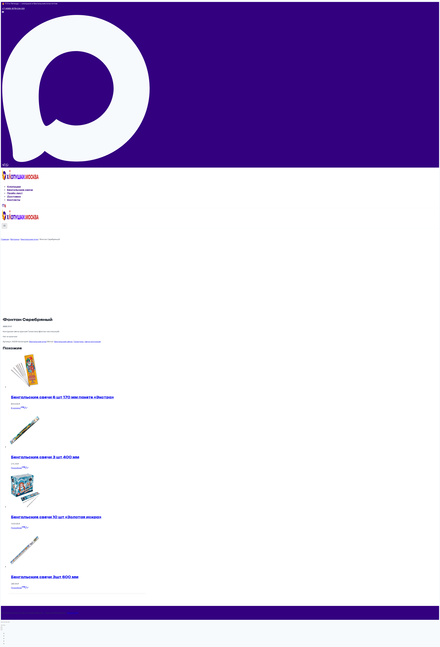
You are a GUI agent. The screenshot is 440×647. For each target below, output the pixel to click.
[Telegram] (4, 165)
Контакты (13, 200)
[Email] (3, 12)
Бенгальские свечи (20, 190)
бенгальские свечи (63, 341)
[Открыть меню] (4, 225)
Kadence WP (72, 613)
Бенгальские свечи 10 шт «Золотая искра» (56, 517)
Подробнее (16, 468)
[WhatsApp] (7, 165)
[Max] (76, 161)
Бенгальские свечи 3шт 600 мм (44, 577)
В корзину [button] (16, 408)
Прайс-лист (15, 193)
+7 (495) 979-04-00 (13, 8)
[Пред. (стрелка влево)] (2, 625)
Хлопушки (14, 186)
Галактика (78, 341)
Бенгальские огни (38, 341)
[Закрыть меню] (1, 628)
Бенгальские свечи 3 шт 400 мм (45, 457)
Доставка (14, 196)
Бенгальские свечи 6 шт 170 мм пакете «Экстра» (62, 397)
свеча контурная (92, 341)
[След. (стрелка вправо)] (4, 625)
